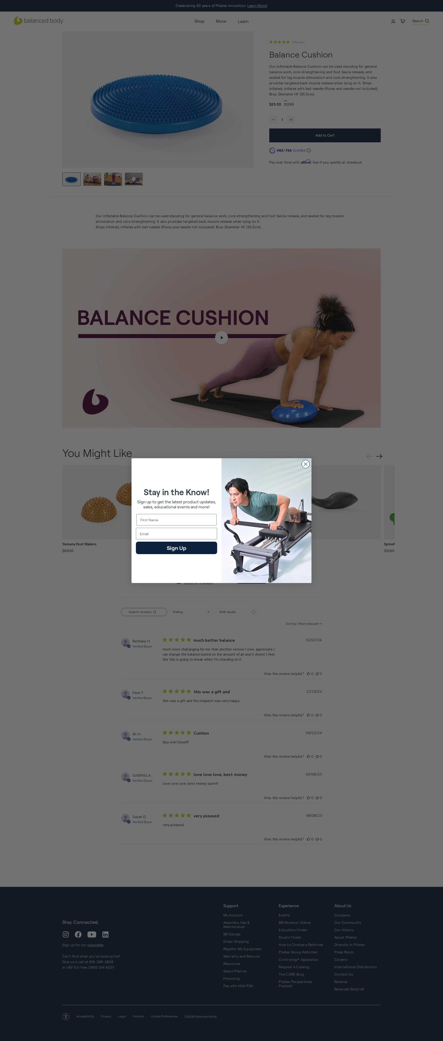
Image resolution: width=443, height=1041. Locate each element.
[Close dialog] (306, 464)
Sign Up (176, 547)
